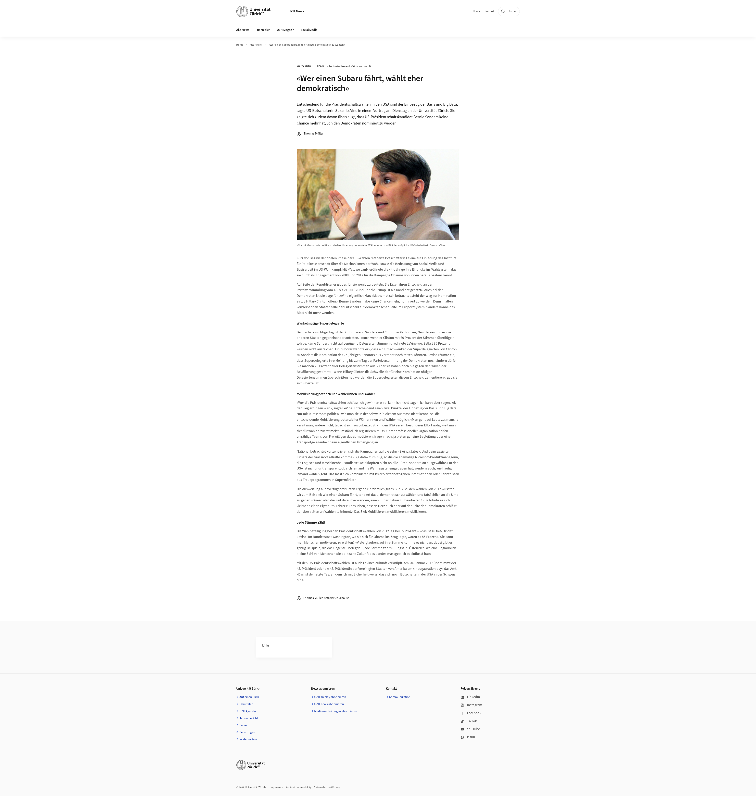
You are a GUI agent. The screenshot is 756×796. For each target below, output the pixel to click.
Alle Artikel (256, 45)
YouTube (473, 729)
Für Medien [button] (263, 30)
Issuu (471, 737)
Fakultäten (246, 704)
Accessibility (304, 788)
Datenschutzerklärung (327, 788)
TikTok (472, 721)
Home (476, 11)
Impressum (276, 788)
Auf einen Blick (249, 697)
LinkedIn (473, 697)
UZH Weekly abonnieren (330, 697)
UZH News (296, 11)
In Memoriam (248, 739)
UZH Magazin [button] (285, 30)
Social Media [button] (309, 30)
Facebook (474, 713)
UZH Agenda (247, 711)
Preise (243, 725)
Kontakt (489, 11)
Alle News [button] (242, 30)
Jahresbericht (248, 718)
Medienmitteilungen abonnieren (335, 711)
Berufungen (247, 732)
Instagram (474, 705)
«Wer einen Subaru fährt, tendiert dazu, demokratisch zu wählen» (307, 45)
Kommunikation (399, 697)
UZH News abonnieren (329, 704)
